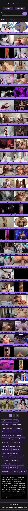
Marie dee (4, 446)
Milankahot (5, 460)
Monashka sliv (6, 449)
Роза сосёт (17, 442)
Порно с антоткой (17, 456)
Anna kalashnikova (7, 428)
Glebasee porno (15, 460)
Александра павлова (8, 435)
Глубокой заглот (6, 421)
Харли (19, 431)
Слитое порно (14, 504)
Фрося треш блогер (7, 439)
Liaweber (19, 435)
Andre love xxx (20, 439)
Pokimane (4, 467)
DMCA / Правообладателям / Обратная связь (14, 507)
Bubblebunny (5, 471)
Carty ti (20, 467)
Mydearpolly (15, 471)
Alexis (15, 421)
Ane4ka (23, 471)
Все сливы (20, 8)
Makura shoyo (16, 449)
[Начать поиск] (24, 13)
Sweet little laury (6, 442)
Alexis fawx (5, 424)
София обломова (16, 424)
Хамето (13, 464)
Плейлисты (8, 8)
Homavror (17, 428)
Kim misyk (13, 467)
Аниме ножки (5, 456)
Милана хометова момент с (10, 453)
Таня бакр (5, 464)
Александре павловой (8, 431)
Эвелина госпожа (15, 446)
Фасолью (20, 464)
